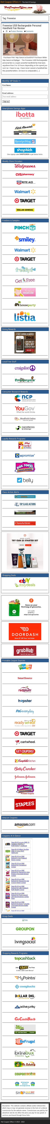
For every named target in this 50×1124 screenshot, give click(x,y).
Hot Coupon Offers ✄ (10, 1)
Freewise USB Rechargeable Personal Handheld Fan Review (22, 27)
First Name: (6, 85)
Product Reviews (17, 31)
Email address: (8, 93)
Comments (29, 31)
